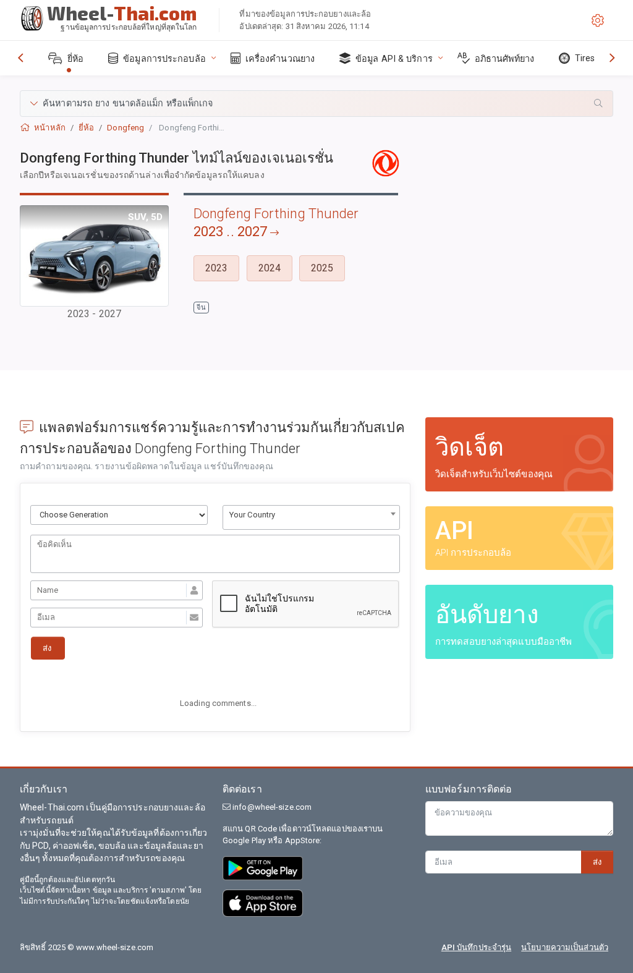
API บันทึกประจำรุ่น (476, 947)
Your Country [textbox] (252, 514)
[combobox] (311, 517)
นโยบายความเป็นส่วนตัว (564, 947)
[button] (316, 103)
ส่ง (597, 862)
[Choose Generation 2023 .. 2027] (119, 515)
